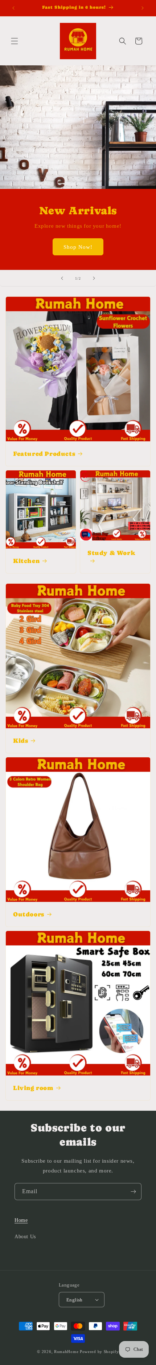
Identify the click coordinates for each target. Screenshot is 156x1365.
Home (21, 1220)
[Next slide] (94, 278)
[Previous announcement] (13, 8)
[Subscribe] (133, 1191)
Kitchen (26, 560)
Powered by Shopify (99, 1351)
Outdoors (28, 914)
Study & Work (111, 552)
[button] (14, 41)
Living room (33, 1087)
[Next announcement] (143, 8)
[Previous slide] (62, 278)
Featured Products (44, 453)
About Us (25, 1236)
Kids (20, 740)
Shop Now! (78, 247)
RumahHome (66, 1351)
